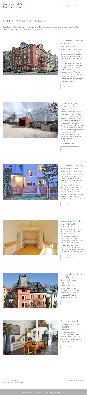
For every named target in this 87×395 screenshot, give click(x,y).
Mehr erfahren (70, 87)
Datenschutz (79, 380)
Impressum (70, 380)
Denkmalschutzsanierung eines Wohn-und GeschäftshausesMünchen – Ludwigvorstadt (71, 280)
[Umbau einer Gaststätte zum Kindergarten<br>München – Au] (30, 220)
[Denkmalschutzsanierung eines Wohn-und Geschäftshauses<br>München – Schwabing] (30, 40)
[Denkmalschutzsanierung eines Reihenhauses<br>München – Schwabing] (30, 165)
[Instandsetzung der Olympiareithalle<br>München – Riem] (30, 103)
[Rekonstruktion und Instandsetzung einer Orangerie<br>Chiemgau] (30, 321)
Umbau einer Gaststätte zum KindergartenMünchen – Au (71, 224)
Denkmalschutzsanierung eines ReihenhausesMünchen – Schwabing (71, 168)
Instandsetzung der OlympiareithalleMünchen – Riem (68, 106)
